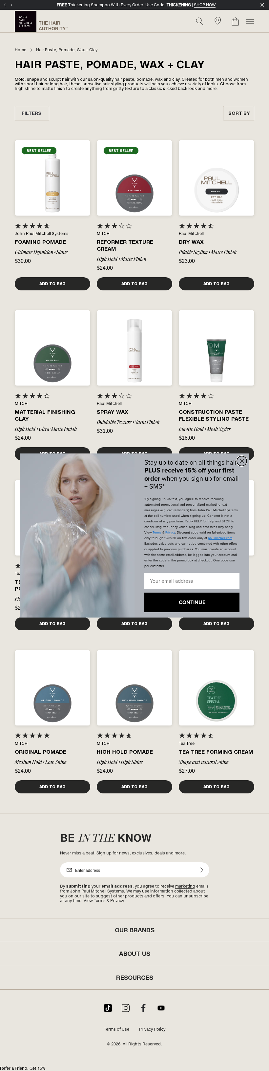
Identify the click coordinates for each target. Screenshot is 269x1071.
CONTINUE (192, 602)
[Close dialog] (242, 461)
